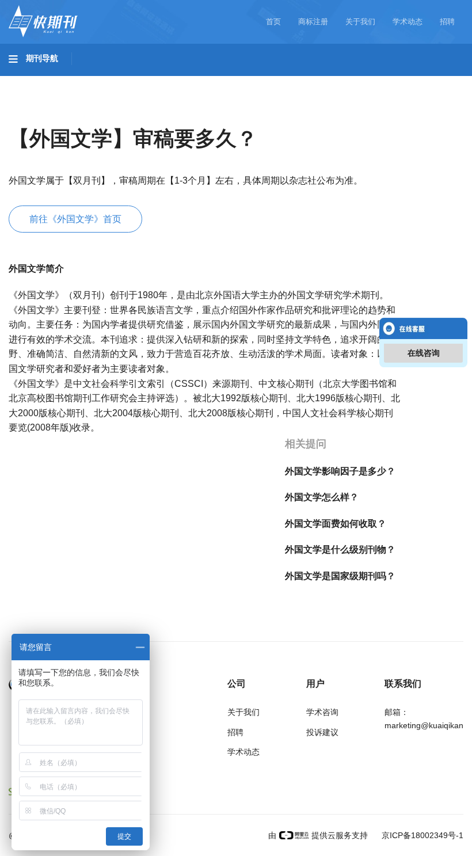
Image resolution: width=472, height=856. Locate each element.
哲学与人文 (401, 81)
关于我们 (360, 21)
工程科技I (98, 81)
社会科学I (39, 113)
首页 (273, 21)
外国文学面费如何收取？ (335, 523)
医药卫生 (280, 81)
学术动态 (407, 21)
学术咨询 (322, 712)
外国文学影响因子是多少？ (340, 471)
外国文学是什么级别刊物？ (340, 549)
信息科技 (338, 81)
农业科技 (221, 81)
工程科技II (160, 81)
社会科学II (101, 113)
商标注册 (313, 21)
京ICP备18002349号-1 (421, 835)
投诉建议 (322, 732)
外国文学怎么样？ (322, 497)
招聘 (447, 21)
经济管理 (162, 113)
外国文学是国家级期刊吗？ (340, 576)
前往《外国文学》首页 (75, 219)
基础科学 (38, 81)
